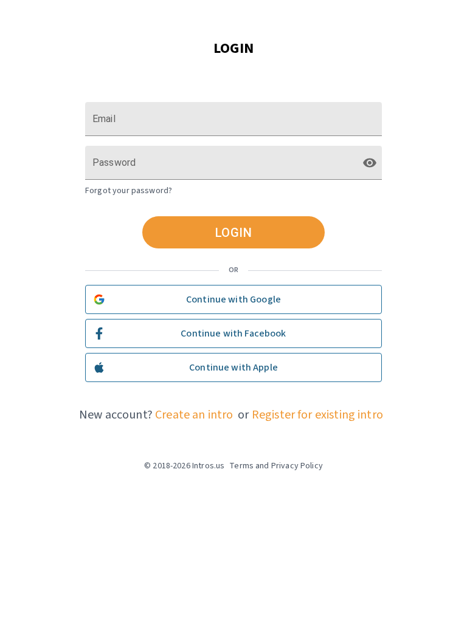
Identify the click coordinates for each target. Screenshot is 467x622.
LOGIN (233, 232)
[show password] (370, 163)
